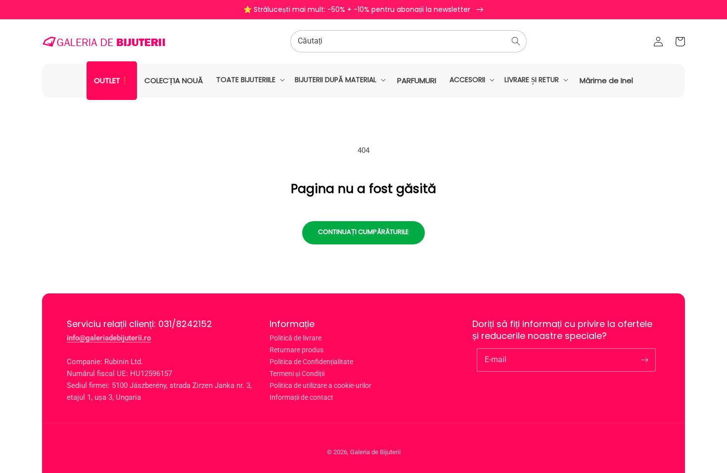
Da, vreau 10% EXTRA (240, 275)
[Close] (599, 133)
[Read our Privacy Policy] (345, 324)
